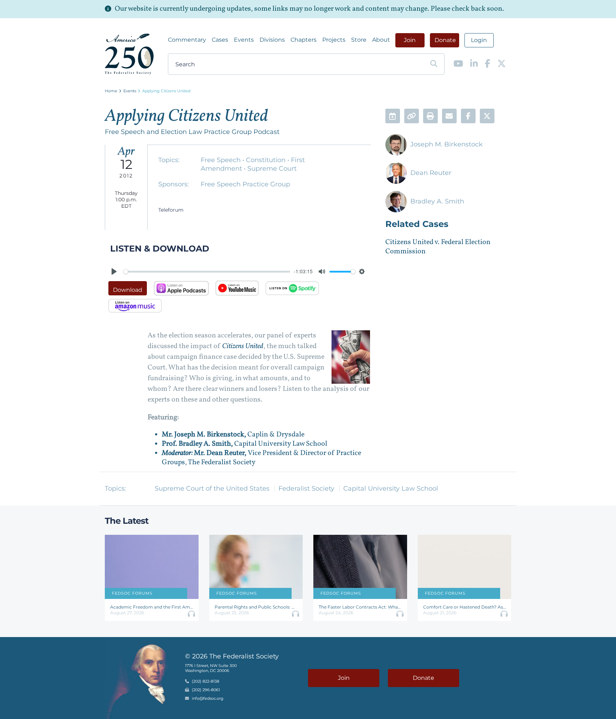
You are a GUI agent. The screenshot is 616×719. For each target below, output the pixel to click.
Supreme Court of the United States (212, 488)
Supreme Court (272, 168)
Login (479, 40)
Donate (445, 40)
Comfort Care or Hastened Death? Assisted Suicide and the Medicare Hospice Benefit (464, 607)
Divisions (272, 39)
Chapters (304, 39)
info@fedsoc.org (208, 698)
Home (111, 90)
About (381, 39)
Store (358, 39)
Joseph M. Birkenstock (446, 144)
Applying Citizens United (166, 90)
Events (244, 39)
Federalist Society (306, 488)
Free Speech (221, 160)
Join (410, 40)
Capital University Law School (390, 488)
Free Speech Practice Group (245, 184)
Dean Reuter (430, 173)
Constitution (266, 160)
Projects (333, 39)
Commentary (187, 39)
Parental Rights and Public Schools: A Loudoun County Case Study (256, 607)
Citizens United (242, 346)
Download (127, 289)
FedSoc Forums (132, 593)
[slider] (206, 271)
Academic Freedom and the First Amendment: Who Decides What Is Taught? (151, 607)
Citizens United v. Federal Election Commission (438, 247)
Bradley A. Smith (437, 201)
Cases (220, 39)
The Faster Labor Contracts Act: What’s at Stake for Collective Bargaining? (360, 607)
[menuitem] (187, 39)
